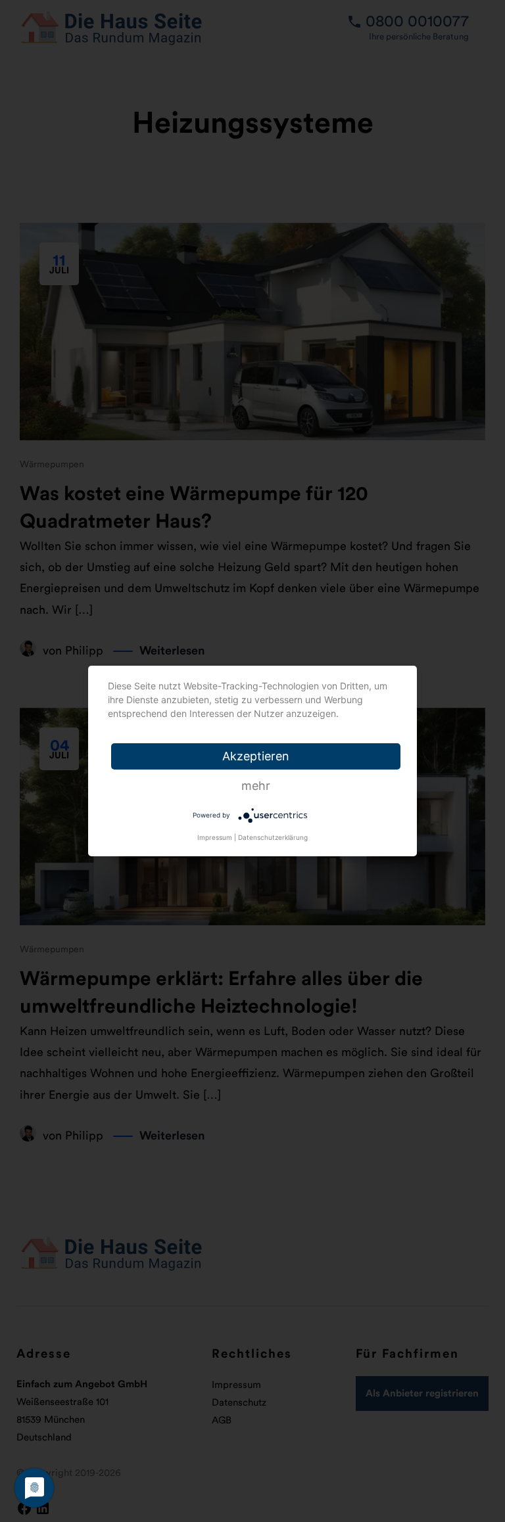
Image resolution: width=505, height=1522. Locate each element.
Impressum (214, 837)
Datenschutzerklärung (273, 837)
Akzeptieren (255, 756)
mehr (255, 786)
